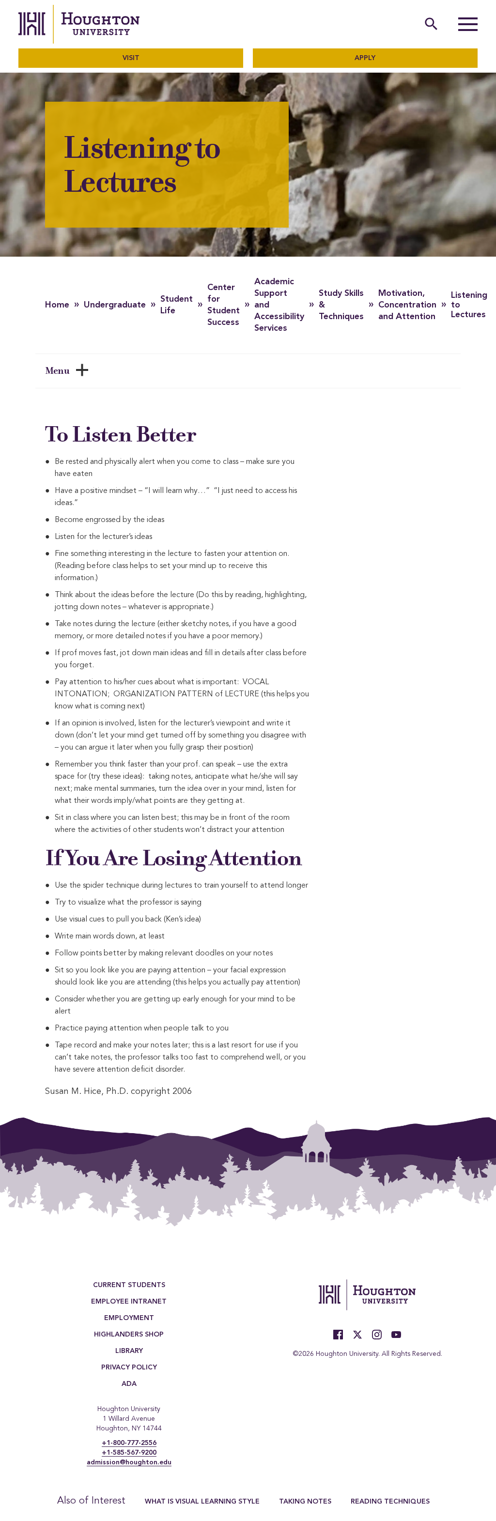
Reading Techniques (390, 1501)
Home (57, 305)
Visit (131, 58)
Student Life (176, 305)
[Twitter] (357, 1334)
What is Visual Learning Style (202, 1501)
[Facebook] (338, 1334)
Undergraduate (115, 305)
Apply (365, 58)
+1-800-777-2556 (129, 1443)
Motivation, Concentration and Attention (407, 305)
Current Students (129, 1285)
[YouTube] (396, 1334)
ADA (129, 1384)
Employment (129, 1318)
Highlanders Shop (129, 1334)
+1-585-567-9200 (129, 1452)
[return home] (79, 24)
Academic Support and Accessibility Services (279, 305)
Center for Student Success (223, 305)
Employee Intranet (129, 1301)
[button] (468, 24)
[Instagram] (377, 1334)
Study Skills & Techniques (341, 305)
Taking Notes (305, 1501)
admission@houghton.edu (129, 1462)
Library (129, 1351)
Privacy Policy (129, 1367)
